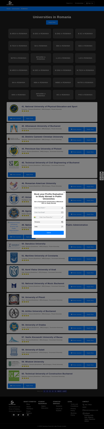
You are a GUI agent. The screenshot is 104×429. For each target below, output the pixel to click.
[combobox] (35, 217)
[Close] (64, 192)
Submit (49, 232)
